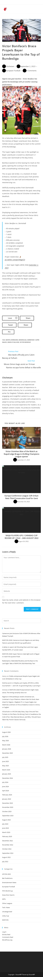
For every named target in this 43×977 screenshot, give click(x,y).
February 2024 (7, 795)
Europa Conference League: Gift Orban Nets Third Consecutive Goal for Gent (21, 496)
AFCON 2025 (6, 874)
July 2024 (5, 782)
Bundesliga (22, 340)
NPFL (4, 899)
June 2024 (5, 786)
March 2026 (6, 745)
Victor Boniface (25, 342)
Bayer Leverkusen (12, 340)
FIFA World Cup (7, 891)
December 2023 (7, 803)
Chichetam (10, 66)
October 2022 (6, 849)
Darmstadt (31, 340)
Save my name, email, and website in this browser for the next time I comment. (21, 601)
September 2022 (7, 853)
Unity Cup (5, 916)
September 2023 (7, 816)
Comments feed (7, 937)
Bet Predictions (7, 878)
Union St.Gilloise (13, 342)
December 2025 (7, 753)
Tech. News (6, 907)
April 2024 (5, 791)
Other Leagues (7, 903)
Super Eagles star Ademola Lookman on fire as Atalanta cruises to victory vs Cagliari (21, 704)
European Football (13, 71)
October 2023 (6, 811)
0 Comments (31, 71)
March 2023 (6, 832)
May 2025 (5, 766)
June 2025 (5, 761)
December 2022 (7, 841)
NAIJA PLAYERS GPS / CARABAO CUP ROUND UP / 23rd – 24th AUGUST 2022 (21, 536)
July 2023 (5, 824)
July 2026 (5, 736)
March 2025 (6, 770)
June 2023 (5, 828)
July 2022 (5, 861)
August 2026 (6, 732)
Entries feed (6, 934)
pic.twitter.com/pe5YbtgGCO (15, 260)
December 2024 (7, 778)
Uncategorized (7, 912)
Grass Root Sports (8, 895)
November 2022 (7, 845)
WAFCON (5, 920)
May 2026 (5, 741)
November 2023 (7, 807)
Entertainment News (9, 882)
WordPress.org (7, 940)
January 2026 (6, 749)
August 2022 (6, 857)
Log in (4, 932)
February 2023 (7, 836)
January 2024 (6, 799)
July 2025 (5, 757)
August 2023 (6, 820)
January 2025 (6, 774)
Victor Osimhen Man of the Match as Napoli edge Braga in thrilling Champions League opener (21, 454)
